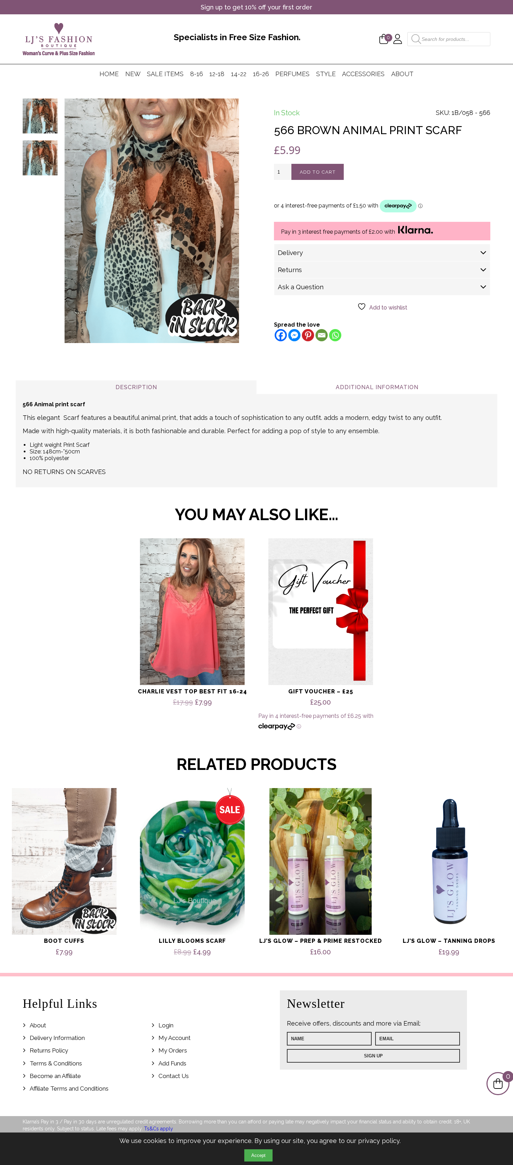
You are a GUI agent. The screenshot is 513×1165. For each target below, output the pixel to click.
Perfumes (292, 74)
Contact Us (173, 1075)
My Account (174, 1037)
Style (326, 74)
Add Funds (172, 1063)
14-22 (238, 74)
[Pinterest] (308, 335)
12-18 (216, 74)
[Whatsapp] (335, 335)
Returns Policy (49, 1050)
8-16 (196, 74)
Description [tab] (136, 387)
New (133, 74)
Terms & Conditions (56, 1063)
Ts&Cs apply (158, 1128)
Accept (258, 1155)
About (402, 74)
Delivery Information (57, 1037)
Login (165, 1025)
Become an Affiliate (55, 1075)
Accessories (363, 74)
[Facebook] (281, 335)
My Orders (172, 1050)
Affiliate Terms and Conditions (69, 1088)
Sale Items (165, 74)
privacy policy (379, 1140)
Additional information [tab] (377, 387)
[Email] (321, 335)
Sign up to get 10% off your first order (256, 7)
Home (109, 74)
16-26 (261, 74)
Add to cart (318, 172)
